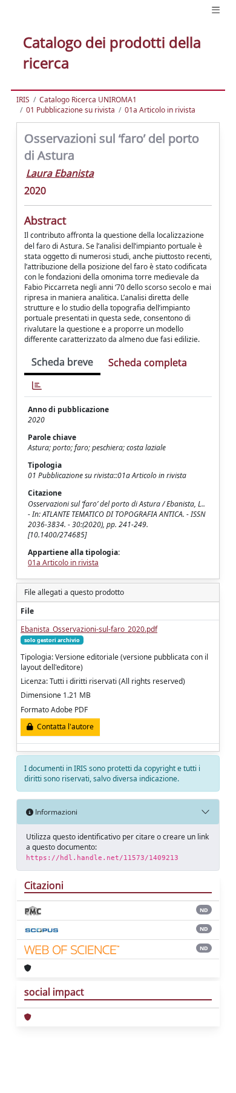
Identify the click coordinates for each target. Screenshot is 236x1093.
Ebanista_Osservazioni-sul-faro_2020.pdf (89, 629)
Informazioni (55, 812)
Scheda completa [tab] (147, 362)
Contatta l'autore (63, 726)
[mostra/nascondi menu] (216, 10)
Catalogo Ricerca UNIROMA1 (88, 99)
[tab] (37, 386)
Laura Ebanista (60, 173)
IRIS (23, 99)
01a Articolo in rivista (160, 110)
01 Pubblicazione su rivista (70, 110)
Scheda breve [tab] (62, 362)
